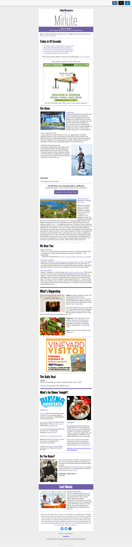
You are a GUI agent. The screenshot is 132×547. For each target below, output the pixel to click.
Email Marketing (61, 545)
